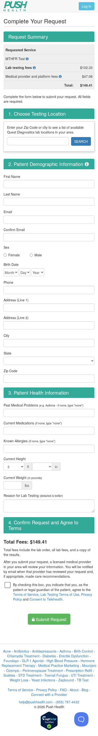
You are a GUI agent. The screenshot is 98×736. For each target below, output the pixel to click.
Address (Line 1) (16, 300)
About (74, 689)
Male (38, 254)
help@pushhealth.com (36, 702)
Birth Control (83, 651)
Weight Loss (19, 680)
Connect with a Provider (49, 694)
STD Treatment (29, 675)
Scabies (9, 675)
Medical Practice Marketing (58, 665)
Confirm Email (14, 229)
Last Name (12, 194)
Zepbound (66, 680)
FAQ (63, 689)
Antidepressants (44, 651)
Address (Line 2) (16, 317)
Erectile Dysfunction (74, 656)
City (6, 335)
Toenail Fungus (56, 675)
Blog (85, 689)
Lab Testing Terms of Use (59, 594)
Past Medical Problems (43, 405)
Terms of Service (26, 594)
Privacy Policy (46, 689)
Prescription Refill (79, 670)
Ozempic (13, 670)
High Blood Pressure (62, 660)
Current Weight (23, 477)
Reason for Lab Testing (33, 495)
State (7, 353)
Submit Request (50, 619)
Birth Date (11, 264)
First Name (12, 176)
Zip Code (10, 370)
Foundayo (11, 660)
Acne (7, 651)
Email (8, 211)
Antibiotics (21, 651)
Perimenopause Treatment (43, 670)
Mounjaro (89, 665)
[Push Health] (15, 6)
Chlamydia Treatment (23, 656)
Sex (6, 247)
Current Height (15, 458)
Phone (8, 282)
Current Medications (33, 423)
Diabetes (49, 656)
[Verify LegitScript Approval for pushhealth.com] (49, 721)
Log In (86, 6)
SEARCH (81, 141)
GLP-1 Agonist (33, 660)
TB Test (82, 680)
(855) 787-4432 (67, 702)
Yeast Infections (43, 680)
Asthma (65, 651)
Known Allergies (29, 440)
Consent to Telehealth (46, 599)
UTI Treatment (82, 675)
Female (14, 254)
